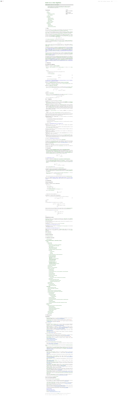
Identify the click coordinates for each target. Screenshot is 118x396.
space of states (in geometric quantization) (55, 244)
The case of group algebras (52, 26)
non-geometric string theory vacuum (55, 280)
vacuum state (59, 57)
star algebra (48, 83)
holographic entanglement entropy (54, 263)
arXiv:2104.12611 (51, 343)
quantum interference (59, 254)
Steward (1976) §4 (49, 388)
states (55, 7)
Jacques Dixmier (49, 336)
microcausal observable (52, 298)
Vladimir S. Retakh (59, 347)
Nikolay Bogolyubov (49, 326)
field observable (54, 296)
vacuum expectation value (53, 271)
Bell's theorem (50, 313)
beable (55, 287)
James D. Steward (49, 334)
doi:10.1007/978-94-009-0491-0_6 (64, 327)
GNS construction (49, 239)
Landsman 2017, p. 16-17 (50, 157)
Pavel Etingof (54, 347)
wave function (52, 251)
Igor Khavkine (49, 364)
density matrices (61, 167)
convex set (55, 85)
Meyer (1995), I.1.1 (51, 49)
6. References (49, 23)
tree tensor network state (52, 285)
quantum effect (56, 291)
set (55, 86)
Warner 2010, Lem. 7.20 (56, 224)
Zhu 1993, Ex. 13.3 (49, 224)
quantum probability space (66, 83)
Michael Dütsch (49, 372)
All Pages (102, 1)
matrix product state (52, 284)
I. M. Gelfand (64, 348)
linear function (58, 36)
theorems (48, 304)
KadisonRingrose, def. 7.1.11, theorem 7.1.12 (56, 123)
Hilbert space (62, 104)
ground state (50, 265)
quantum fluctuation (58, 249)
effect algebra (60, 291)
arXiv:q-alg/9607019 (69, 356)
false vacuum (52, 277)
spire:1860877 (56, 343)
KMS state (55, 275)
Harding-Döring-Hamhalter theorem (54, 308)
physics (68, 31)
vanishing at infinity (49, 152)
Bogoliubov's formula (64, 302)
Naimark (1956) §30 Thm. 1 (63, 177)
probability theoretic (53, 82)
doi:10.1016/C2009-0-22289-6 (51, 338)
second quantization (54, 267)
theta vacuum (51, 278)
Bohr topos (49, 289)
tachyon (55, 277)
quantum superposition (52, 254)
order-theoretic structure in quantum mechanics (55, 305)
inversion (57, 170)
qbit (49, 246)
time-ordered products (59, 299)
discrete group (51, 169)
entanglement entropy (52, 262)
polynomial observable (52, 294)
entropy (60, 341)
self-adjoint (71, 101)
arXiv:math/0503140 (69, 348)
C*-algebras (50, 59)
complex (50, 160)
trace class (56, 121)
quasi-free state (50, 266)
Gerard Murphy (49, 337)
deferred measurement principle (53, 258)
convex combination (51, 190)
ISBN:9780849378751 (50, 330)
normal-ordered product (52, 299)
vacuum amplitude (59, 271)
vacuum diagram (51, 270)
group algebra (60, 169)
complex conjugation (68, 152)
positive (66, 101)
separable (53, 160)
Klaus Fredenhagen (49, 358)
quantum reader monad (52, 259)
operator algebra (55, 376)
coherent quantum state (52, 264)
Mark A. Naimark (49, 384)
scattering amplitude (52, 301)
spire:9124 (48, 353)
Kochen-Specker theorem (52, 309)
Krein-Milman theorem (53, 142)
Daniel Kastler (53, 351)
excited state (54, 265)
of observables (70, 40)
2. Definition (48, 12)
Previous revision (50, 394)
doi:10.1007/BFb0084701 (60, 318)
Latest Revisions (104, 1)
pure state (65, 94)
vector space (50, 54)
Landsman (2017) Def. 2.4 (51, 48)
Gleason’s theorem (50, 21)
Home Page (99, 1)
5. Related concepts (49, 22)
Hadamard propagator (51, 58)
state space (63, 139)
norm (61, 161)
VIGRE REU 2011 (49, 321)
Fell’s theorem (50, 20)
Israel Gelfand (49, 382)
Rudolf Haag (48, 351)
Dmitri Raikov (53, 382)
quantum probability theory (55, 30)
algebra (66, 40)
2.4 (54, 166)
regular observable (52, 297)
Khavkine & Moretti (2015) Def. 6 (62, 50)
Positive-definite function (51, 340)
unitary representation (64, 172)
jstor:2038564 (66, 387)
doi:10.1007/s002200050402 (50, 357)
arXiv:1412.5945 (63, 365)
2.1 (60, 94)
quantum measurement (52, 256)
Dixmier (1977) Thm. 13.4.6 (50, 389)
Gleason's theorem (51, 306)
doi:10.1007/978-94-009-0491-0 (60, 328)
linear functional (53, 110)
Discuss (47, 394)
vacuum (49, 268)
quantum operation (50, 291)
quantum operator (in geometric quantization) (54, 290)
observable (65, 32)
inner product (62, 160)
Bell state (52, 246)
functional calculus (51, 106)
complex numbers (68, 151)
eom (71, 177)
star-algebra (52, 86)
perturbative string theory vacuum (54, 279)
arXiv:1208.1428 (49, 363)
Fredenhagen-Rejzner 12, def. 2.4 (54, 60)
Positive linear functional (53, 339)
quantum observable (51, 287)
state (65, 6)
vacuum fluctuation (65, 271)
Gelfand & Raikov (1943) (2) (54, 177)
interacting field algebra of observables (54, 302)
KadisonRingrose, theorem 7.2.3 (54, 138)
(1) (51, 202)
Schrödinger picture (57, 34)
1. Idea (48, 11)
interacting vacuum (52, 274)
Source (66, 394)
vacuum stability (51, 276)
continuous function (58, 151)
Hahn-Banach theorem (54, 141)
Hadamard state (51, 269)
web (60, 367)
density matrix (50, 127)
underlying (65, 52)
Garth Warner (49, 331)
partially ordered (70, 52)
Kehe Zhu (48, 329)
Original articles (50, 25)
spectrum (49, 102)
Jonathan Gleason (49, 319)
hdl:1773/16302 (51, 332)
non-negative (52, 73)
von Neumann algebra (55, 84)
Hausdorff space (55, 150)
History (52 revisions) (60, 394)
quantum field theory (52, 292)
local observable (51, 293)
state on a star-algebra (64, 82)
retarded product (65, 299)
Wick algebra (51, 300)
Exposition (49, 24)
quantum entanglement (52, 255)
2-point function (49, 57)
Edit (45, 394)
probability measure (56, 149)
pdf (69, 319)
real (49, 72)
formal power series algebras (67, 49)
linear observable (52, 295)
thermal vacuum (51, 275)
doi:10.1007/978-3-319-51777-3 (66, 371)
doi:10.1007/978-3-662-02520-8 (59, 325)
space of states (67, 34)
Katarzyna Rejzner (55, 361)
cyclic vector (58, 173)
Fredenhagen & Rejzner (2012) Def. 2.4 (51, 50)
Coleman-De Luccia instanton (61, 277)
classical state (50, 242)
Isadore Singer (65, 347)
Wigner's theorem (50, 311)
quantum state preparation (53, 248)
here (54, 53)
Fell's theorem (49, 233)
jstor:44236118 (67, 335)
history (58, 393)
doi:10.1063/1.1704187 (69, 352)
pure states (50, 166)
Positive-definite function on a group (55, 391)
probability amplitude (52, 249)
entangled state (50, 282)
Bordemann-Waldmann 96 (55, 80)
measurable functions (66, 149)
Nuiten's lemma (51, 310)
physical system (60, 33)
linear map (65, 218)
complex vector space (48, 53)
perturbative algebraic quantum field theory (60, 59)
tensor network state (54, 247)
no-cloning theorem (50, 312)
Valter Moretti (54, 364)
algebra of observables (51, 288)
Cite (63, 394)
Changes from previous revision (55, 394)
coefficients (48, 171)
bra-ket (51, 252)
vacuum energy (51, 272)
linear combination (69, 87)
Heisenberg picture (53, 40)
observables (56, 240)
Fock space (49, 267)
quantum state (50, 243)
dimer (50, 247)
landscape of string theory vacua (55, 281)
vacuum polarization (52, 273)
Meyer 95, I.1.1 (49, 80)
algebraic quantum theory (64, 30)
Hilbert (64, 34)
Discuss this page (108, 1)
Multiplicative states (51, 19)
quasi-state (57, 245)
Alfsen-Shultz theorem (52, 307)
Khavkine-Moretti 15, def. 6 (64, 60)
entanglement (61, 145)
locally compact (50, 150)
